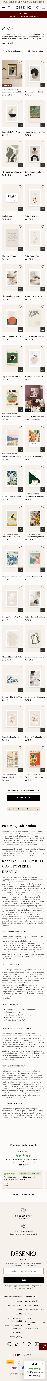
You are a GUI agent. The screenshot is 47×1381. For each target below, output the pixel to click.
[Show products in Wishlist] (37, 8)
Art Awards (17, 1333)
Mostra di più (23, 797)
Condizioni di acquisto (34, 1310)
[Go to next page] (38, 809)
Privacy (28, 1318)
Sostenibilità (17, 1314)
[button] (34, 1370)
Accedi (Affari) (16, 1337)
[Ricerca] (9, 8)
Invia (23, 1280)
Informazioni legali (14, 1305)
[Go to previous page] (9, 809)
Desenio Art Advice (33, 1297)
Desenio (5, 21)
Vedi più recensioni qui (24, 1194)
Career (19, 1310)
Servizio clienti (31, 1301)
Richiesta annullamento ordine (35, 1323)
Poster (15, 21)
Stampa (19, 1301)
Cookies (28, 1314)
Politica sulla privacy (32, 1286)
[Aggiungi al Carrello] (42, 85)
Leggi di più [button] (7, 43)
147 (33, 809)
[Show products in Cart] (43, 8)
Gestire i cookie (31, 1329)
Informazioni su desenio (12, 1297)
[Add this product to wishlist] (20, 62)
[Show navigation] (4, 8)
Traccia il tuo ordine (33, 1305)
